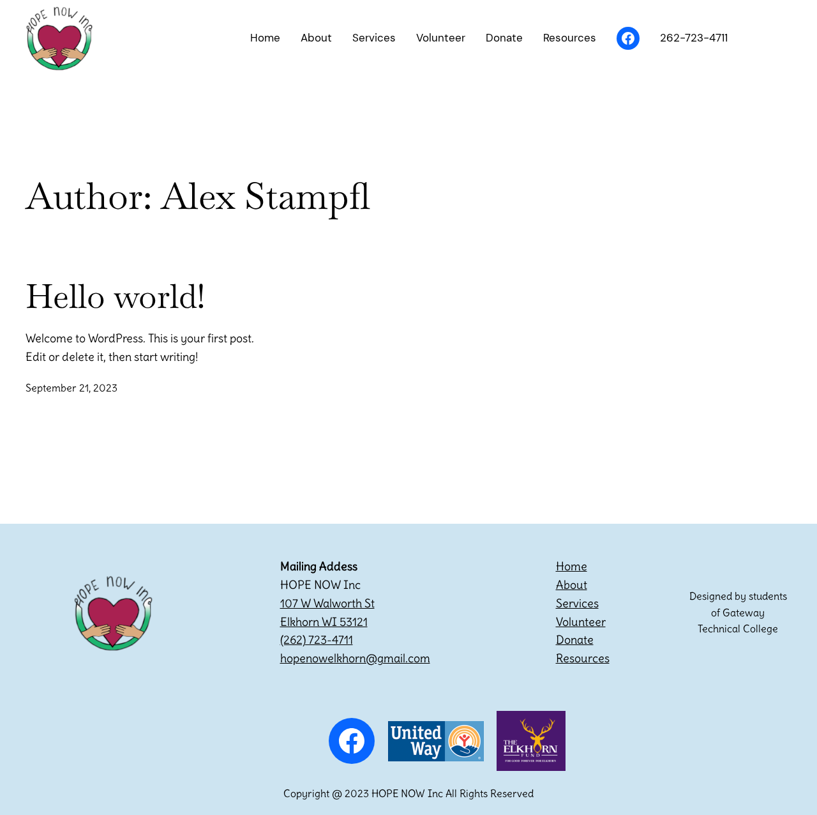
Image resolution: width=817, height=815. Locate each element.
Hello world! (116, 296)
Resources (583, 658)
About (571, 584)
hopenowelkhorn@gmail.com (355, 658)
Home (571, 566)
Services (577, 603)
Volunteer (581, 621)
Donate (575, 639)
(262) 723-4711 (316, 639)
